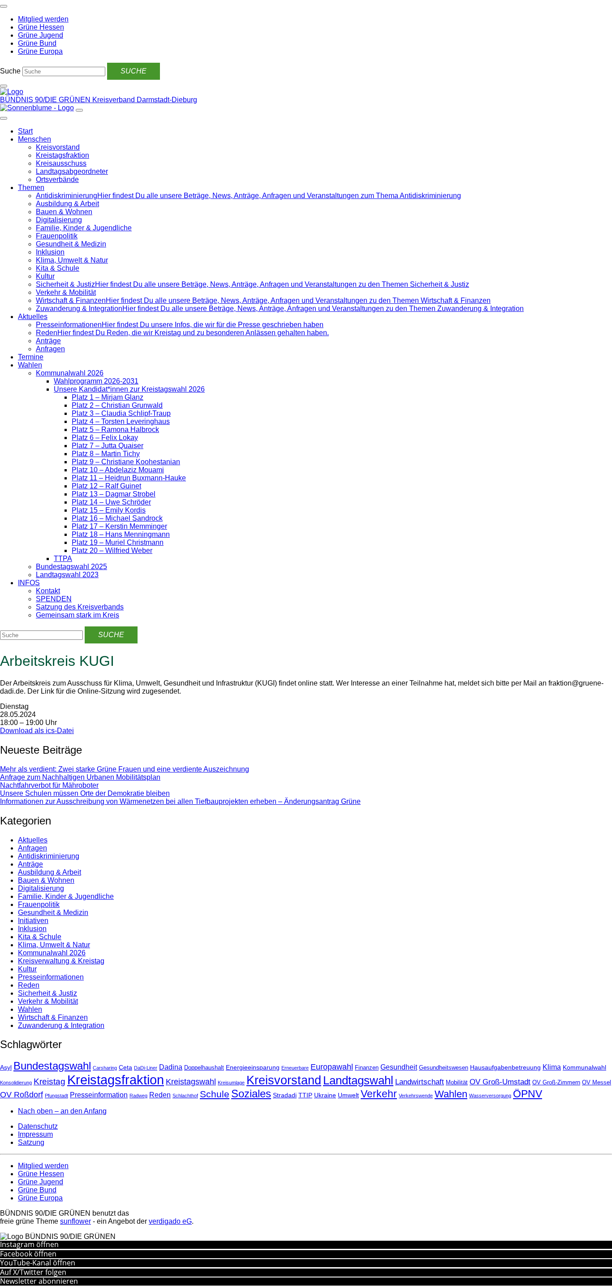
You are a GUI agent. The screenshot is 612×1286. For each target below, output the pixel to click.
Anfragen (50, 349)
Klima (552, 1067)
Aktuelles (32, 316)
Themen (31, 187)
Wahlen (30, 365)
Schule (214, 1094)
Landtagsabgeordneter (72, 171)
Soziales (251, 1093)
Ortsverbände (57, 179)
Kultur (45, 276)
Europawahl (331, 1066)
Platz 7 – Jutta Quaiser (107, 445)
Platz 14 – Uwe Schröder (111, 502)
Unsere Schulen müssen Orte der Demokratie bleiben (85, 793)
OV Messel (596, 1082)
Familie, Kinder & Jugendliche (84, 228)
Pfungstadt (56, 1095)
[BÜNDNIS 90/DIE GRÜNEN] (11, 91)
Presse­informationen (51, 977)
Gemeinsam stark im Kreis (77, 615)
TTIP (305, 1095)
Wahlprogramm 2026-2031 (96, 381)
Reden (28, 985)
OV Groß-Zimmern (556, 1082)
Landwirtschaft (419, 1082)
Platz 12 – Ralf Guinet (106, 486)
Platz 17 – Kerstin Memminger (119, 526)
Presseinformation (99, 1095)
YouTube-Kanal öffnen (37, 1263)
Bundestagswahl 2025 (71, 566)
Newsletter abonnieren (39, 1281)
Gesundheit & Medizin (71, 244)
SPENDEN (54, 599)
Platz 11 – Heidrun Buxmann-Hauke (129, 478)
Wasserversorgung (490, 1095)
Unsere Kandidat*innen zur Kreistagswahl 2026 (129, 389)
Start (25, 131)
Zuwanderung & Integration (61, 1025)
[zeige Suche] (3, 86)
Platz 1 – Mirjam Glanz (107, 397)
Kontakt (48, 591)
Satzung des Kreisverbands (80, 607)
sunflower (75, 1221)
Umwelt (348, 1095)
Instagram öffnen (29, 1244)
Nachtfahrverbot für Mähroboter (49, 785)
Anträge (48, 341)
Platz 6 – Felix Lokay (105, 437)
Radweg (138, 1095)
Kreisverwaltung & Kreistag (61, 961)
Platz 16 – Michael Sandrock (117, 518)
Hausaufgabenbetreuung (505, 1067)
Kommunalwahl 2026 (69, 373)
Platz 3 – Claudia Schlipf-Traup (121, 413)
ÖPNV (527, 1094)
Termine (30, 357)
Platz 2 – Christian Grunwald (117, 405)
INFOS (29, 583)
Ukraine (325, 1095)
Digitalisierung (59, 220)
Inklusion (50, 252)
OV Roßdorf (21, 1094)
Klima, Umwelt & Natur (72, 260)
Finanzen (367, 1068)
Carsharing (105, 1067)
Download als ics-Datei (37, 730)
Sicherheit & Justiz (47, 993)
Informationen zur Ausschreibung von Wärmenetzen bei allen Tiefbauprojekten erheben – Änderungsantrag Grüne (180, 801)
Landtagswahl (358, 1080)
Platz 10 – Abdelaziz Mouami (118, 470)
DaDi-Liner (145, 1067)
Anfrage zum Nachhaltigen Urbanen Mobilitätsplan (80, 777)
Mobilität (457, 1082)
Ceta (125, 1067)
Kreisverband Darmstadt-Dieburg (144, 100)
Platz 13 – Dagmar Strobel (113, 494)
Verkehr (379, 1094)
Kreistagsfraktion (62, 155)
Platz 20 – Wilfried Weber (112, 550)
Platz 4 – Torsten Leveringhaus (121, 421)
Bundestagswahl (52, 1066)
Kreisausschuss (61, 163)
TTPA (63, 558)
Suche (10, 71)
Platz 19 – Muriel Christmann (118, 542)
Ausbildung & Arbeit (67, 203)
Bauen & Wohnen (64, 212)
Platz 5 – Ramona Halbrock (115, 429)
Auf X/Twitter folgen (33, 1272)
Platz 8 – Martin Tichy (106, 453)
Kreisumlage (231, 1082)
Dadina (170, 1067)
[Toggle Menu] (3, 118)
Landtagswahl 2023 (67, 574)
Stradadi (285, 1095)
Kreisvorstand (58, 147)
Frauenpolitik (57, 236)
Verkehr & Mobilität (66, 292)
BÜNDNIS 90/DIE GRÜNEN (46, 100)
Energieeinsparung (253, 1067)
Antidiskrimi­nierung (48, 856)
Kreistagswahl (191, 1081)
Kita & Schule (57, 268)
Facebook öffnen (28, 1254)
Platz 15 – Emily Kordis (109, 510)
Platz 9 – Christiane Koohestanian (126, 462)
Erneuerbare (295, 1067)
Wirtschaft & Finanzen (53, 1017)
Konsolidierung (16, 1082)
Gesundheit (398, 1067)
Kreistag (49, 1081)
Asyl (6, 1067)
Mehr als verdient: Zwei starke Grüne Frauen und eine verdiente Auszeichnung (124, 769)
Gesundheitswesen (443, 1068)
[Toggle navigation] (3, 6)
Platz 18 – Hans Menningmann (121, 534)
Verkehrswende (416, 1095)
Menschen (34, 139)
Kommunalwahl (584, 1067)
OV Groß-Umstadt (500, 1082)
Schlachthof (185, 1095)
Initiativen (33, 920)
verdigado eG (170, 1221)
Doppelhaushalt (204, 1068)
